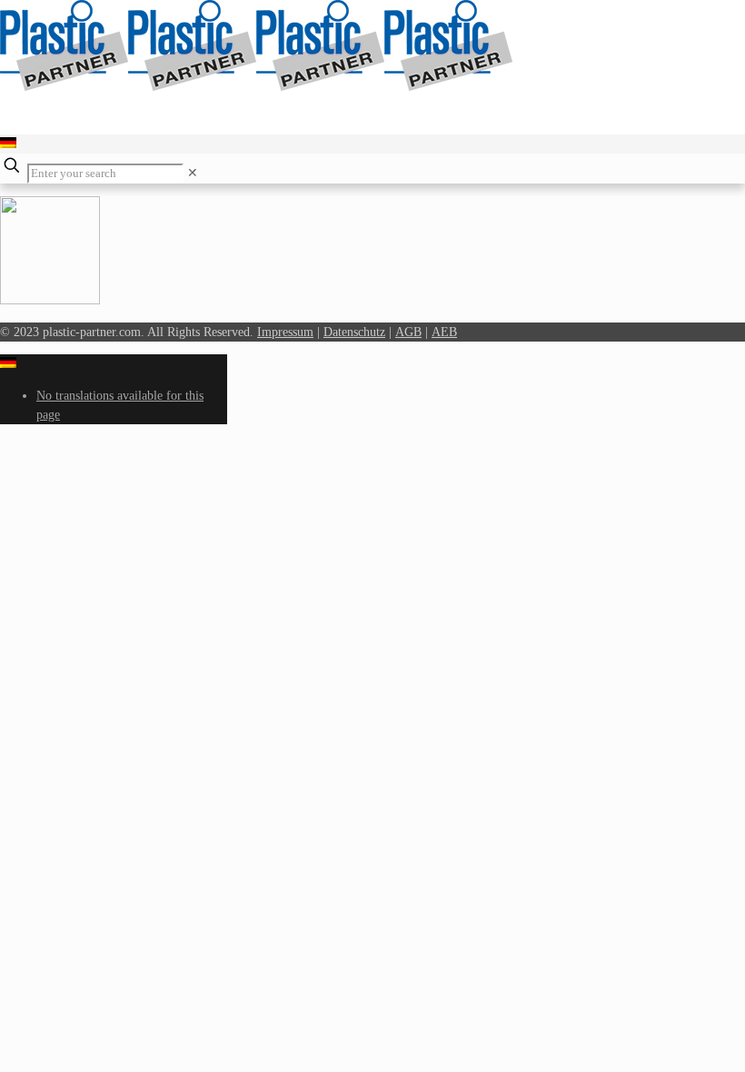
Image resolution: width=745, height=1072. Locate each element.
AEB (444, 332)
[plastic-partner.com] (256, 87)
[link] (192, 173)
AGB (408, 332)
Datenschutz (354, 332)
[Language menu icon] (8, 144)
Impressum (285, 332)
